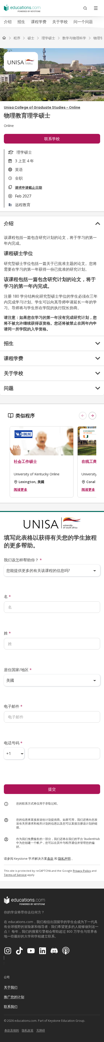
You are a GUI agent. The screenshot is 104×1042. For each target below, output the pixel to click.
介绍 (8, 21)
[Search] (85, 8)
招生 (21, 21)
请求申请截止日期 (28, 187)
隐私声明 (64, 858)
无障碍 (40, 1030)
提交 (52, 789)
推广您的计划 (14, 997)
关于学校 (60, 21)
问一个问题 (83, 21)
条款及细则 (11, 1030)
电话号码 (13, 743)
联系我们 (10, 1006)
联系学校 (52, 138)
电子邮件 (13, 706)
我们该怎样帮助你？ (23, 560)
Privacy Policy (82, 870)
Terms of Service (15, 875)
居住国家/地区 (18, 669)
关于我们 (10, 987)
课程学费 (38, 21)
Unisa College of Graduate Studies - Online (42, 107)
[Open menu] (95, 8)
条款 (50, 858)
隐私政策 (27, 1030)
